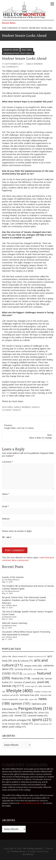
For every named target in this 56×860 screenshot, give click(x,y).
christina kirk (23, 669)
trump (27, 723)
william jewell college (14, 726)
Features (27, 49)
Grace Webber (34, 63)
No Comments (10, 66)
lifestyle (19, 691)
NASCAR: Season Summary (14, 623)
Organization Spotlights (18, 53)
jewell (43, 682)
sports (41, 719)
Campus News (11, 49)
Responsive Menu (52, 3)
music (23, 699)
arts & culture (23, 660)
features (20, 678)
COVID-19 (12, 673)
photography (29, 712)
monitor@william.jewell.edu (31, 803)
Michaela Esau (29, 695)
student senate (11, 409)
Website (6, 518)
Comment (7, 461)
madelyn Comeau (42, 691)
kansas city (13, 686)
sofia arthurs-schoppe (16, 720)
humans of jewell (25, 682)
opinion (20, 703)
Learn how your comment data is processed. (28, 559)
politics (7, 715)
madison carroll (10, 695)
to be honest (11, 723)
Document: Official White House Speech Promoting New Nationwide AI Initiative (26, 633)
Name (5, 494)
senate (35, 407)
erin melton (29, 674)
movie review (10, 699)
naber (33, 699)
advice (6, 656)
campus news (33, 665)
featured (7, 407)
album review (19, 656)
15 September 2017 (12, 63)
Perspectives (35, 708)
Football (37, 678)
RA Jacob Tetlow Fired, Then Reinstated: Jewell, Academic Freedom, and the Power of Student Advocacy (24, 600)
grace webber (22, 407)
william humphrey (43, 724)
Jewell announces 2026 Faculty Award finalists (23, 28)
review (20, 715)
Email (5, 506)
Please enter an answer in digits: (17, 531)
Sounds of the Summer (13, 577)
